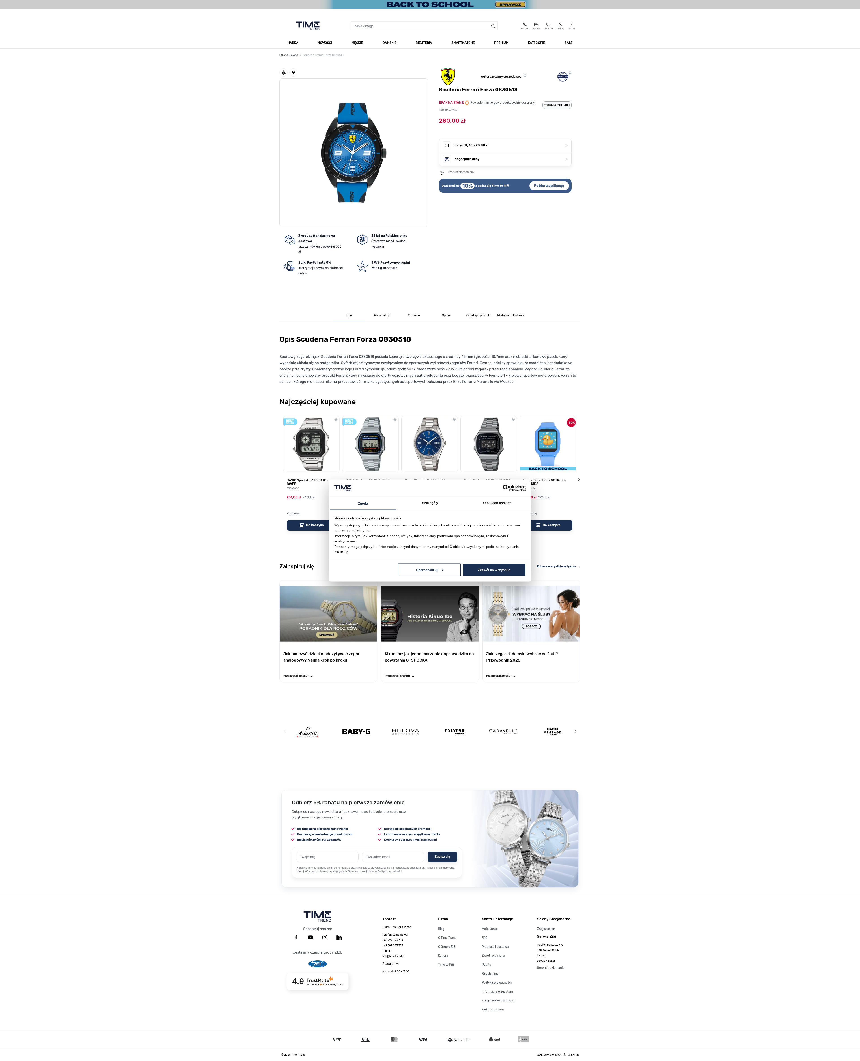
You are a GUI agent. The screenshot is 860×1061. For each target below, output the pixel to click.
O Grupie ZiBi (447, 947)
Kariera (443, 956)
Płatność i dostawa (495, 947)
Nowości (325, 43)
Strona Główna (289, 55)
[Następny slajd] (578, 479)
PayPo (486, 965)
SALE (569, 43)
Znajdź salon (546, 929)
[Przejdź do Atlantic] (307, 731)
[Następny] (575, 731)
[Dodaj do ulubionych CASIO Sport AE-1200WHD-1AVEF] (336, 419)
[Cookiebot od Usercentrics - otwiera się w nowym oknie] (506, 488)
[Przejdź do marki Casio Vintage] (552, 731)
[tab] (349, 315)
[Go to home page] (308, 25)
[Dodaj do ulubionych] (293, 72)
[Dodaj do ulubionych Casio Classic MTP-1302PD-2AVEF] (454, 419)
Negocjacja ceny (511, 159)
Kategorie (536, 43)
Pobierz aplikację (549, 186)
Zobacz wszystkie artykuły (558, 566)
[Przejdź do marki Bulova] (405, 731)
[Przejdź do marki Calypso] (454, 731)
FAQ (484, 938)
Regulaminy (490, 974)
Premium (501, 43)
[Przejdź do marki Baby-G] (356, 731)
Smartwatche (463, 43)
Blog (441, 929)
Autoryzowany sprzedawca (501, 77)
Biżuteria (424, 43)
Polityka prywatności (497, 982)
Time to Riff (446, 965)
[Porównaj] (283, 72)
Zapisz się (442, 857)
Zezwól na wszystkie (494, 570)
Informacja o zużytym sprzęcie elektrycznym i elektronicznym (498, 1000)
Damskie (389, 43)
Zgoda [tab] (363, 503)
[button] (354, 151)
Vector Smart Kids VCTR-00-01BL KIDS (544, 482)
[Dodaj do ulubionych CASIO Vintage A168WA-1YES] (395, 419)
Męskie (357, 43)
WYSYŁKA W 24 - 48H (557, 105)
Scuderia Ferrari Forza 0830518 (323, 55)
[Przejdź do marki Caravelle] (503, 731)
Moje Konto (490, 929)
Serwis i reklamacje (551, 968)
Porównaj (293, 513)
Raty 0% (511, 145)
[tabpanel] (430, 358)
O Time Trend (447, 938)
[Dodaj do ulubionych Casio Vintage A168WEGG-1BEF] (513, 419)
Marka (292, 43)
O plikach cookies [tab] (497, 503)
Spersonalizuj (427, 570)
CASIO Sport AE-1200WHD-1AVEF (307, 482)
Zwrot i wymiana (493, 956)
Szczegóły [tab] (430, 503)
